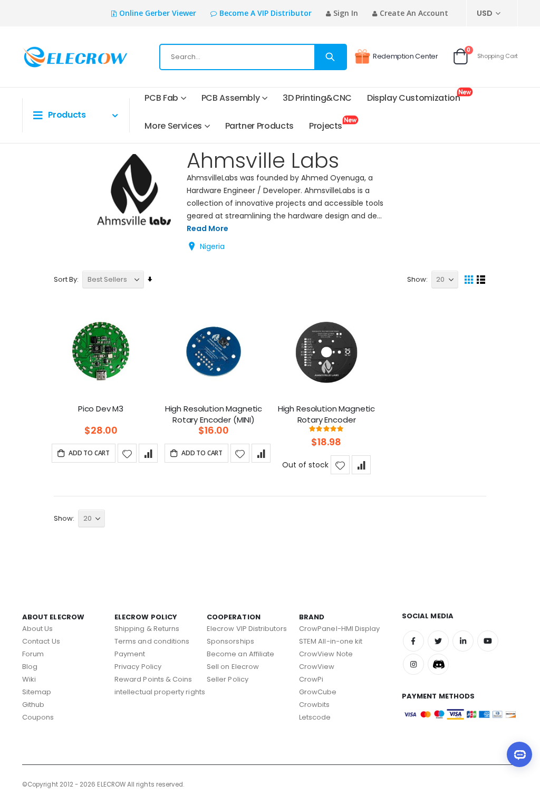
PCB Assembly (230, 98)
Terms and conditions (151, 641)
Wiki (29, 679)
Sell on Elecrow (233, 667)
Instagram (413, 664)
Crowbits (314, 705)
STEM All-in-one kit (330, 641)
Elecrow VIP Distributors (247, 629)
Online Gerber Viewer (157, 13)
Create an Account (414, 13)
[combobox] (253, 57)
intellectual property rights (159, 692)
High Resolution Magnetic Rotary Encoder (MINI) (213, 414)
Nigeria (212, 246)
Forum (33, 654)
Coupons (38, 717)
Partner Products (259, 126)
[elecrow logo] (56, 57)
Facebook (413, 641)
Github (33, 705)
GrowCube (318, 692)
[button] (127, 453)
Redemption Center (405, 56)
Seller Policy (227, 679)
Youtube (487, 641)
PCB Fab (161, 98)
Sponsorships (230, 641)
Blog (29, 667)
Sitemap (36, 692)
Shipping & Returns (146, 629)
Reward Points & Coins (153, 679)
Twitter (438, 641)
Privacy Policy (137, 667)
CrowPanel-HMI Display (339, 629)
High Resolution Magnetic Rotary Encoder (326, 414)
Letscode (315, 717)
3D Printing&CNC (317, 98)
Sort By (65, 279)
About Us (37, 629)
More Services (172, 126)
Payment (129, 654)
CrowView (317, 667)
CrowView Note (326, 654)
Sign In (345, 13)
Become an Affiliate (240, 654)
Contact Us (41, 641)
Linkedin (463, 641)
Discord (438, 664)
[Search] (330, 57)
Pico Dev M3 (100, 409)
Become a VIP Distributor (265, 13)
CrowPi (311, 679)
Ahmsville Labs (263, 160)
